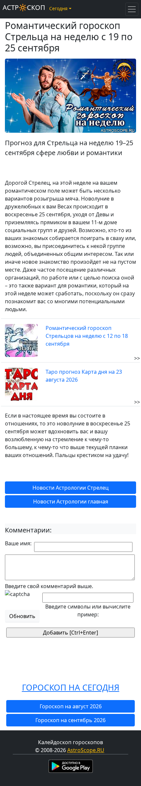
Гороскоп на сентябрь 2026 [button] (70, 720)
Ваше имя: (18, 543)
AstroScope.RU (85, 750)
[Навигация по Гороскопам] (131, 9)
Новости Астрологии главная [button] (70, 501)
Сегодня (58, 8)
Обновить (22, 616)
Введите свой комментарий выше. (49, 586)
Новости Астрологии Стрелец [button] (70, 487)
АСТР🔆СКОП (24, 7)
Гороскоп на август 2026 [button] (71, 706)
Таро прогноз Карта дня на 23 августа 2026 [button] (84, 375)
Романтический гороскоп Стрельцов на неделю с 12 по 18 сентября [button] (87, 335)
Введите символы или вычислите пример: (88, 610)
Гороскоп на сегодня (70, 687)
